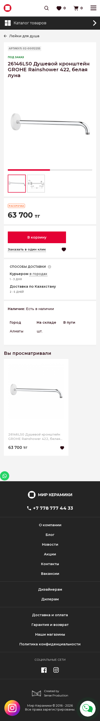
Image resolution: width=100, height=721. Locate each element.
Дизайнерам (50, 589)
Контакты (50, 564)
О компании (50, 525)
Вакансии (50, 574)
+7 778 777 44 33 (53, 508)
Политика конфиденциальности (50, 644)
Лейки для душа (24, 36)
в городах (38, 274)
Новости (50, 544)
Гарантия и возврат (50, 625)
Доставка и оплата (50, 615)
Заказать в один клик (27, 249)
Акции (50, 554)
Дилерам (50, 599)
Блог (50, 535)
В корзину (36, 237)
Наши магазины (50, 634)
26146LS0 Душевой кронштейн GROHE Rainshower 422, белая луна (34, 436)
